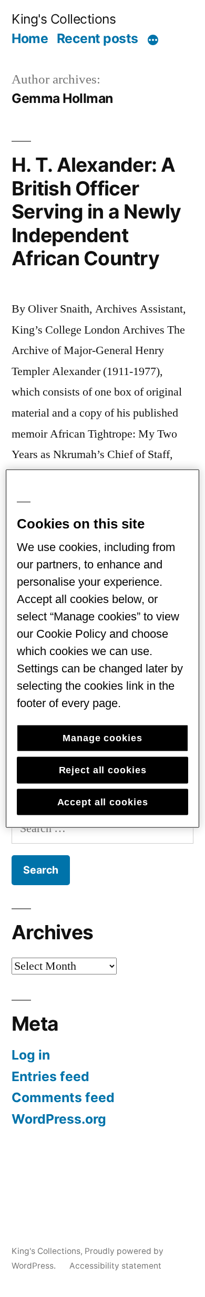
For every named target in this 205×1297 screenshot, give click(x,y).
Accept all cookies (102, 801)
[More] (153, 40)
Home (30, 38)
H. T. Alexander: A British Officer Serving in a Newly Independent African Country (96, 211)
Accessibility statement (115, 1266)
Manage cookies (102, 738)
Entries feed (50, 1076)
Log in (31, 1055)
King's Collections (64, 19)
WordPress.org (59, 1119)
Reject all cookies (103, 770)
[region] (102, 648)
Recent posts (97, 38)
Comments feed (63, 1097)
